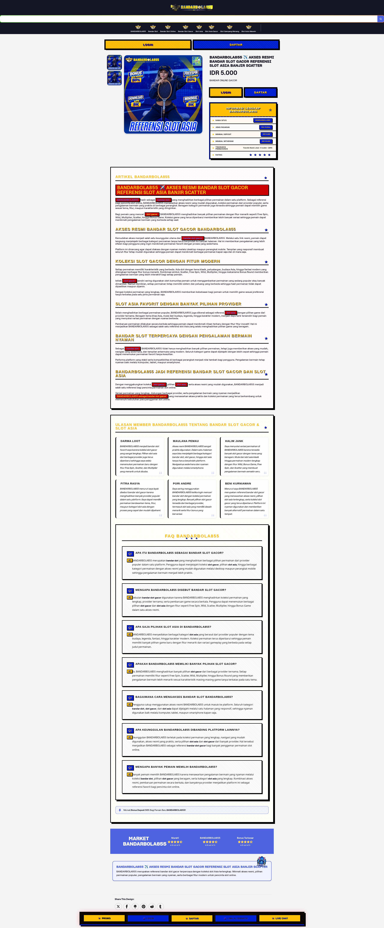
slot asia (230, 312)
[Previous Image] (126, 95)
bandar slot (163, 200)
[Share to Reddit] (152, 906)
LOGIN (148, 44)
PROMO (106, 917)
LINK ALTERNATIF (237, 918)
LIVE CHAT (282, 918)
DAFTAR (236, 44)
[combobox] (189, 18)
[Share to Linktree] (135, 906)
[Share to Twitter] (118, 906)
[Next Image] (200, 95)
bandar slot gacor (192, 238)
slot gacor (129, 280)
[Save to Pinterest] (143, 906)
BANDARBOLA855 (127, 200)
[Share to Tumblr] (160, 906)
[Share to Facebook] (126, 906)
